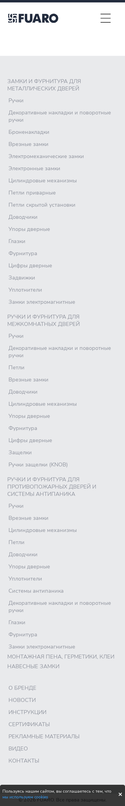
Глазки (16, 241)
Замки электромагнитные (41, 302)
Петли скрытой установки (42, 204)
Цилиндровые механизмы (42, 180)
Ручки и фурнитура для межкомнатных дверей (43, 320)
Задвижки (21, 277)
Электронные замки (34, 168)
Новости (22, 700)
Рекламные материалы (43, 736)
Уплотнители (25, 289)
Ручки (16, 100)
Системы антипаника (36, 590)
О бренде (22, 688)
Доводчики (23, 217)
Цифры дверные (30, 265)
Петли (16, 367)
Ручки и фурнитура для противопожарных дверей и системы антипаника (51, 487)
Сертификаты (29, 724)
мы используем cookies (25, 797)
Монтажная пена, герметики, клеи (60, 656)
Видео (18, 748)
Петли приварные (32, 192)
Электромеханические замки (46, 156)
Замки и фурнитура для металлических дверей (44, 85)
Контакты (23, 760)
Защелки (20, 452)
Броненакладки (28, 132)
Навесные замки (33, 666)
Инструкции (27, 712)
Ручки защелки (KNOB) (38, 464)
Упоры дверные (29, 229)
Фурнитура (22, 253)
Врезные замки (28, 144)
